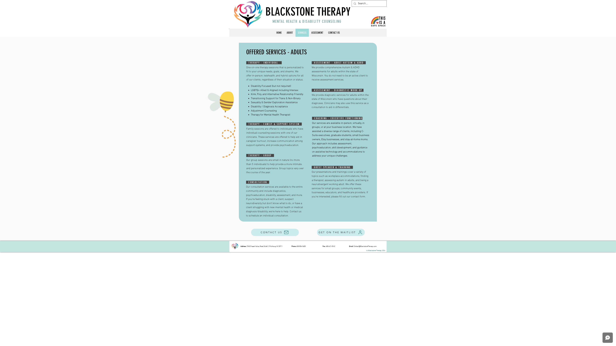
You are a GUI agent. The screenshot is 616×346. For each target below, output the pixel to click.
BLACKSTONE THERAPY (308, 11)
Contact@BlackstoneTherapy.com (365, 246)
